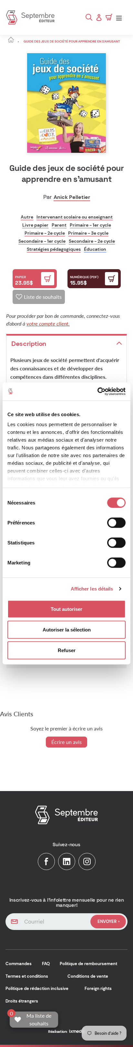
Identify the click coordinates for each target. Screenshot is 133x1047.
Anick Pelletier (72, 197)
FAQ (46, 963)
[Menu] (121, 17)
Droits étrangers (21, 1001)
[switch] (116, 522)
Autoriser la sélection (67, 629)
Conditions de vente (87, 976)
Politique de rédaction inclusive (36, 988)
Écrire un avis (66, 742)
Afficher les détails (92, 589)
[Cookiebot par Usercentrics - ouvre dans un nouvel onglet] (97, 391)
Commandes (18, 963)
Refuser (67, 650)
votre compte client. (48, 323)
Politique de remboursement (88, 963)
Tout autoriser (66, 609)
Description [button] (28, 343)
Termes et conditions (26, 976)
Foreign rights (98, 988)
